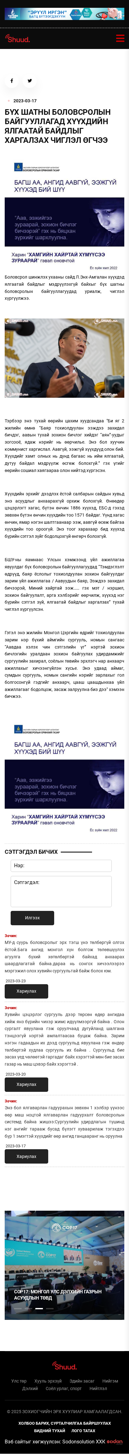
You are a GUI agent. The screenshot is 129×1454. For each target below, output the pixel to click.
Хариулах (26, 991)
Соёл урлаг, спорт (64, 1388)
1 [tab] (18, 1185)
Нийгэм (110, 1381)
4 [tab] (50, 1308)
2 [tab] (28, 1308)
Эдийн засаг (82, 1381)
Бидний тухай (49, 1430)
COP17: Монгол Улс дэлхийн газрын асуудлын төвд (57, 1295)
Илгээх (32, 917)
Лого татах (83, 1430)
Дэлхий (30, 1388)
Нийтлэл (98, 1388)
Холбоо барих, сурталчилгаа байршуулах (64, 1423)
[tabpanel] (64, 1265)
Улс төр (19, 1381)
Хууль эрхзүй (48, 1381)
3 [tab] (39, 1308)
